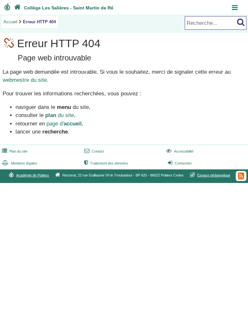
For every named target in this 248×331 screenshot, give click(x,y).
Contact (94, 151)
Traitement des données (106, 163)
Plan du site (14, 151)
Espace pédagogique (213, 175)
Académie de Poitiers (32, 175)
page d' (64, 124)
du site (59, 115)
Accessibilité (179, 151)
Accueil (10, 21)
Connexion (179, 163)
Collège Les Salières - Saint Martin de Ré (63, 7)
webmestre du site (25, 80)
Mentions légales (19, 163)
